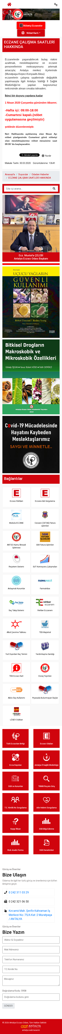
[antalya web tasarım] (31, 1026)
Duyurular (23, 174)
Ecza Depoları (15, 765)
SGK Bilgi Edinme (46, 829)
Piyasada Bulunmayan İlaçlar (45, 698)
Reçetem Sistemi (16, 567)
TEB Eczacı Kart (16, 676)
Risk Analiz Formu (15, 850)
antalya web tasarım (31, 1030)
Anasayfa (10, 174)
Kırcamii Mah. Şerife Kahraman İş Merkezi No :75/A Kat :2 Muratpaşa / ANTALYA (30, 915)
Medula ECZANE (16, 523)
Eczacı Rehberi (16, 501)
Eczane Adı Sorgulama (45, 501)
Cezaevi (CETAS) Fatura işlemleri (45, 524)
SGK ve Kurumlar (15, 786)
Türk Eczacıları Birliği (15, 744)
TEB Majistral (45, 632)
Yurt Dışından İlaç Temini (16, 654)
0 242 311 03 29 (19, 892)
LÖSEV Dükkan (16, 720)
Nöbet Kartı (32, 33)
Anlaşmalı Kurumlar (16, 588)
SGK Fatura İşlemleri (45, 545)
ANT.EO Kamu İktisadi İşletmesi (16, 546)
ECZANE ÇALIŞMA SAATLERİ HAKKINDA (29, 177)
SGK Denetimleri (46, 850)
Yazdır (47, 155)
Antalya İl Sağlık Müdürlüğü (46, 765)
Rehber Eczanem (45, 610)
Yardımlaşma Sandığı (45, 654)
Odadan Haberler (40, 174)
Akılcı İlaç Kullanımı (16, 698)
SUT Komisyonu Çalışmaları (45, 567)
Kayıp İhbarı (15, 829)
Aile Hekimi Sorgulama (46, 808)
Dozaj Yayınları (45, 676)
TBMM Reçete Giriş (46, 786)
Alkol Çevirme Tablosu (16, 632)
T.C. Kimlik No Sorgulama (16, 808)
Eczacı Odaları (46, 744)
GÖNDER (8, 1005)
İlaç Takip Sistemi (16, 610)
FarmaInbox (45, 588)
